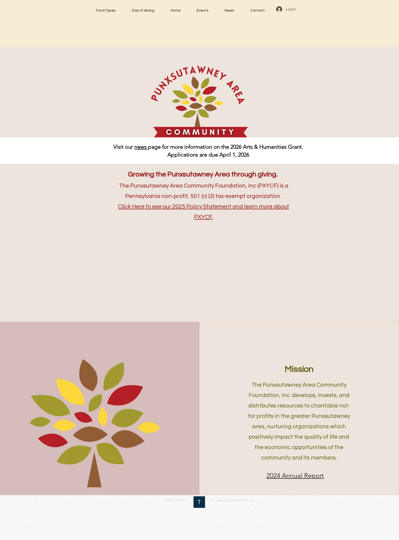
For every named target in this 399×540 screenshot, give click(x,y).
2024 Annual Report (295, 475)
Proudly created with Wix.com (234, 500)
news (141, 146)
